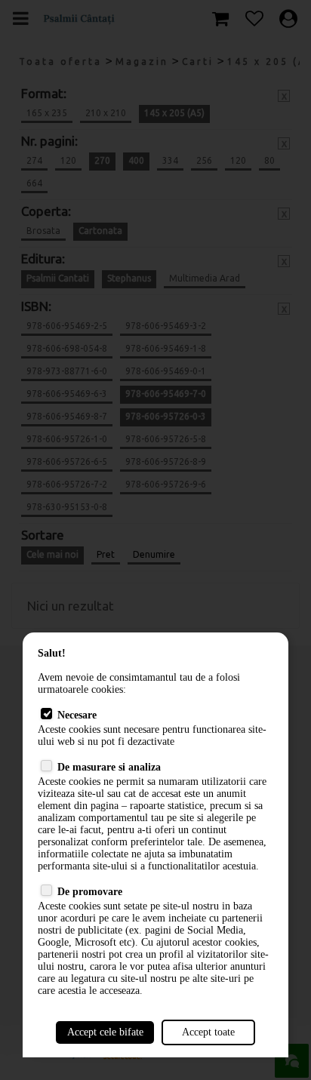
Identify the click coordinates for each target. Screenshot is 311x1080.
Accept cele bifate (105, 1032)
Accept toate (208, 1032)
